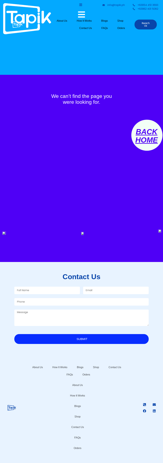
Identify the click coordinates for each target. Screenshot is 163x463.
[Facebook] (144, 411)
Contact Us (85, 28)
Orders (121, 28)
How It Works (84, 20)
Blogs (104, 20)
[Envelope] (154, 404)
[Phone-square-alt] (144, 404)
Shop (120, 20)
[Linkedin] (154, 411)
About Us (62, 20)
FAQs (104, 28)
